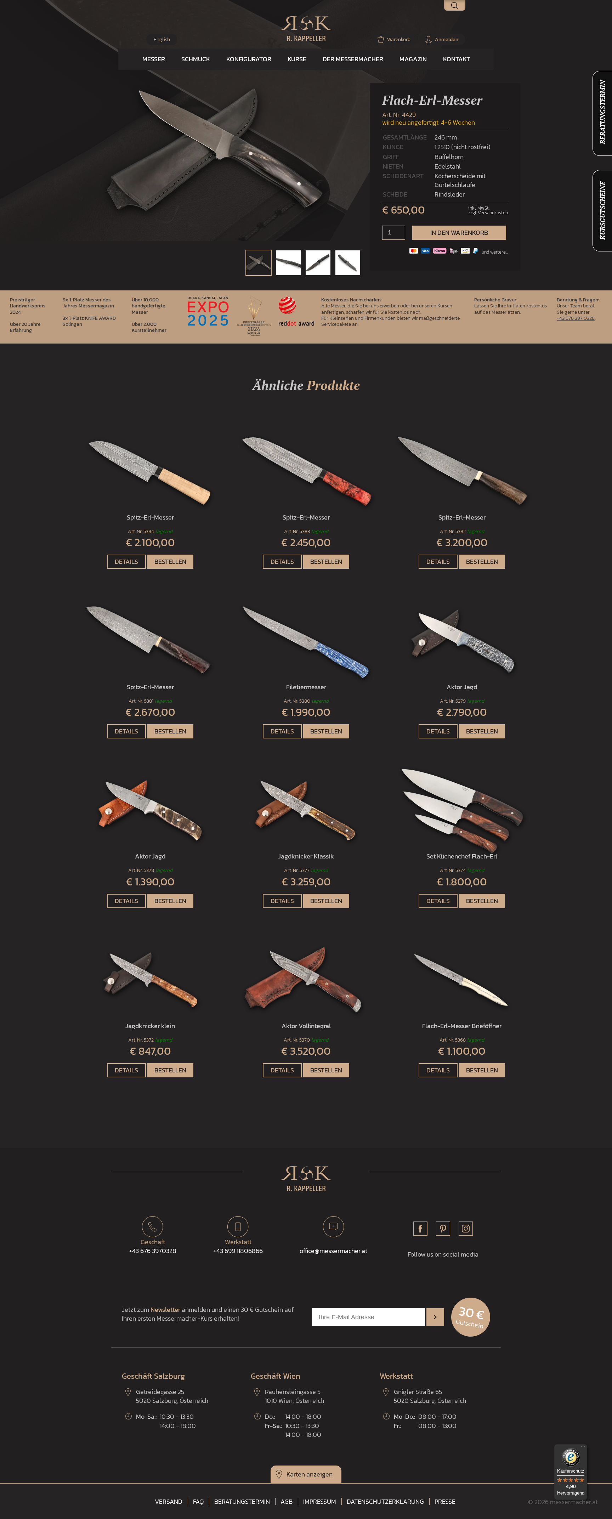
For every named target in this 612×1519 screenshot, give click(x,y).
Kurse (297, 59)
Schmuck (195, 59)
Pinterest (443, 1229)
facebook (420, 1229)
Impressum (319, 1501)
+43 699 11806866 (238, 1246)
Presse (445, 1501)
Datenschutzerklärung (385, 1501)
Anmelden (446, 39)
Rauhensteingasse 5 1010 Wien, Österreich (294, 1396)
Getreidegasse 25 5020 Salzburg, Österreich (172, 1396)
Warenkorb (398, 39)
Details (126, 561)
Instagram (466, 1229)
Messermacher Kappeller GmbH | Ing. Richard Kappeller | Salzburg (306, 28)
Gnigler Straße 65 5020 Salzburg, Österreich (430, 1396)
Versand (168, 1501)
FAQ (198, 1501)
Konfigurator (248, 59)
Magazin (413, 59)
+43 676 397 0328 (576, 318)
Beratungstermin (242, 1501)
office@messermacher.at (333, 1251)
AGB (286, 1501)
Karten (296, 1474)
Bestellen (170, 561)
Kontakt (456, 59)
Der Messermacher (353, 59)
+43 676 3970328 (152, 1246)
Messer (153, 59)
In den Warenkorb (459, 232)
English (162, 39)
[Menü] (583, 1448)
